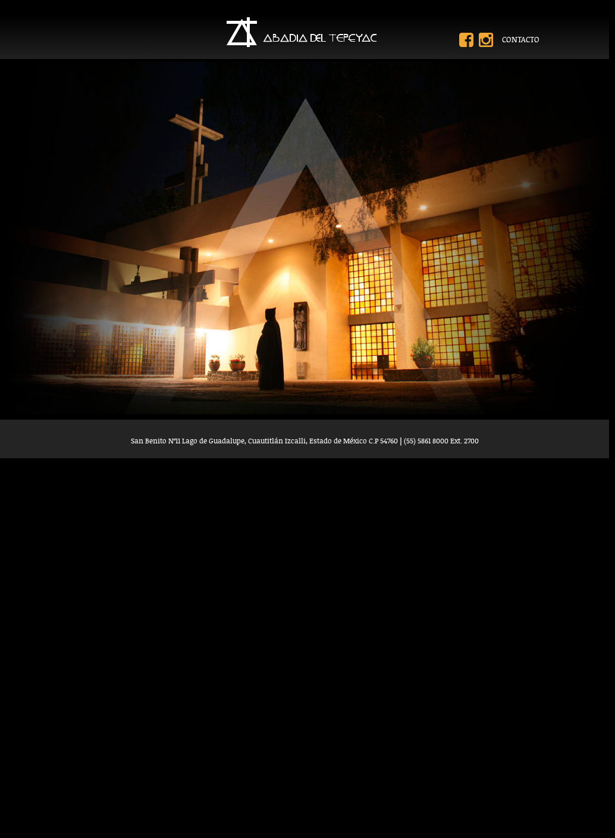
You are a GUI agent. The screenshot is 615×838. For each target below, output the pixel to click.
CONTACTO (520, 39)
